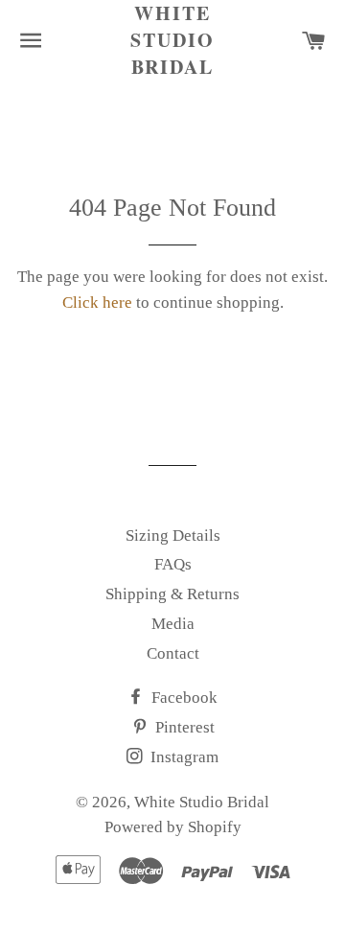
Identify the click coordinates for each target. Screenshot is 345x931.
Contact (173, 653)
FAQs (173, 564)
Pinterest (183, 727)
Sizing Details (173, 535)
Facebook (183, 697)
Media (173, 624)
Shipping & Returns (172, 594)
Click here (97, 302)
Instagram (182, 757)
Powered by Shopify (173, 827)
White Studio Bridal (172, 40)
